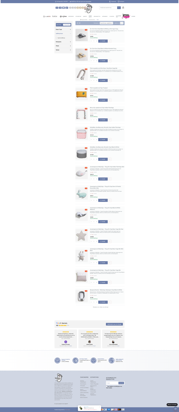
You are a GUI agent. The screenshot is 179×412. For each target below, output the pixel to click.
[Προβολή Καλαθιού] (123, 7)
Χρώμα (57, 50)
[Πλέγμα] (78, 23)
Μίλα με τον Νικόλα (172, 404)
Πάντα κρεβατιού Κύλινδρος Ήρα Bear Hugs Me (103, 68)
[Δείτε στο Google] (65, 341)
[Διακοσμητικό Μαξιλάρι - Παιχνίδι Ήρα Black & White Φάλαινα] (81, 215)
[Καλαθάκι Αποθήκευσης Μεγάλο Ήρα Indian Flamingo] (81, 133)
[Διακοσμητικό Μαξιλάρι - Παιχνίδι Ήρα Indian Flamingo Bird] (81, 173)
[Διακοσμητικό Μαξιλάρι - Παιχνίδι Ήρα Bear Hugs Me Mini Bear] (81, 256)
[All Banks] (111, 410)
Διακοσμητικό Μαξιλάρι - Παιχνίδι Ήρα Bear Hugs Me (105, 270)
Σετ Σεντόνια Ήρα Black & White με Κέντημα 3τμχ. (104, 29)
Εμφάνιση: (117, 23)
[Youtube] (63, 8)
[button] (103, 41)
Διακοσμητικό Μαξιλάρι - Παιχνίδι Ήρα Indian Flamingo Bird (107, 166)
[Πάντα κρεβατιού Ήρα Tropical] (81, 94)
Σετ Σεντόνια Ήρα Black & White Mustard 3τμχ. (103, 48)
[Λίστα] (80, 23)
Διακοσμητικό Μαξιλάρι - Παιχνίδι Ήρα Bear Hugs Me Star (106, 229)
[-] (91, 41)
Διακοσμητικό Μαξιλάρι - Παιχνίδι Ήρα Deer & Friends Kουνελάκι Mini (105, 187)
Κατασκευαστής (92, 19)
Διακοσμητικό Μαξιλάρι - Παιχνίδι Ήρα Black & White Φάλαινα (105, 208)
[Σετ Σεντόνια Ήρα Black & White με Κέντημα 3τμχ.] (81, 35)
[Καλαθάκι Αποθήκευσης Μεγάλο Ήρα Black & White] (81, 153)
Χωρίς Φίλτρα (67, 24)
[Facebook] (57, 8)
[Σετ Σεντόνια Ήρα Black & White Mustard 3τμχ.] (81, 55)
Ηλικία (57, 45)
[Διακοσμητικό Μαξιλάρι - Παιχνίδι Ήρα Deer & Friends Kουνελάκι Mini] (81, 193)
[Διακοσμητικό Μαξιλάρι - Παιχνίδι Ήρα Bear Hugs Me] (81, 276)
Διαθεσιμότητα (59, 33)
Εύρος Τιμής (59, 29)
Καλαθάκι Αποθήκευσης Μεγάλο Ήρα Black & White (104, 147)
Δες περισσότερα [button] (65, 338)
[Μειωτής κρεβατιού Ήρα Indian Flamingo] (81, 114)
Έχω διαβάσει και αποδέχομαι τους (114, 387)
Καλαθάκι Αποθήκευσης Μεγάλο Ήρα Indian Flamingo (105, 127)
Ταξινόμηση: (96, 23)
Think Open (67, 409)
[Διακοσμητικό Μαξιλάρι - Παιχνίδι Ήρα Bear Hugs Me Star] (81, 235)
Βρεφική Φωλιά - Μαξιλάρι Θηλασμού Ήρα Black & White (106, 290)
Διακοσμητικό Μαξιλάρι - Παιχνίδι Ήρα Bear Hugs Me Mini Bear (106, 249)
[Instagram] (60, 8)
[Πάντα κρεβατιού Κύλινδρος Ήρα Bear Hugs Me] (81, 74)
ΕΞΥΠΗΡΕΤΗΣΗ (94, 377)
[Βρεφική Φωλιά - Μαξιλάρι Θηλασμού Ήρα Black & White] (81, 296)
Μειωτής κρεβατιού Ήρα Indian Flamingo (102, 107)
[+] (96, 41)
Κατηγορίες (58, 41)
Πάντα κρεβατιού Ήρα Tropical (98, 88)
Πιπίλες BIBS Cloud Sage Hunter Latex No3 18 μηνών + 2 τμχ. (91, 408)
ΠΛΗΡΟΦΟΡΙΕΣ (84, 377)
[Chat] (176, 409)
